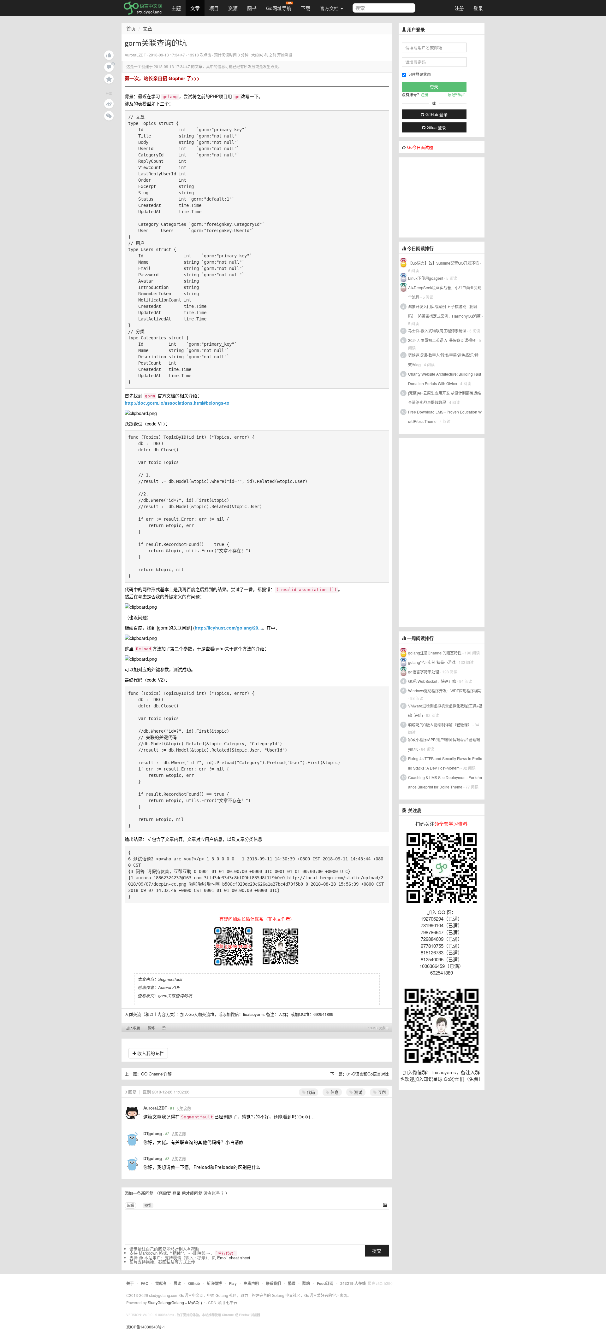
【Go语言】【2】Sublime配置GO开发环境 (443, 263)
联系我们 (273, 1283)
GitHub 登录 (436, 114)
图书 (252, 8)
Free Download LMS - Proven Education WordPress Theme (445, 416)
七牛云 (231, 1302)
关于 (130, 1283)
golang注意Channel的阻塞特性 (434, 652)
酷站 (306, 1283)
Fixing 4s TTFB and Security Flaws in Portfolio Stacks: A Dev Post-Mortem (445, 763)
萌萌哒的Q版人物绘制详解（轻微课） (440, 724)
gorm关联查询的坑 (175, 996)
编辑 (130, 1205)
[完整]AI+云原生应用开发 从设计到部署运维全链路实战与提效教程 (444, 397)
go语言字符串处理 (423, 671)
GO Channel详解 (156, 1074)
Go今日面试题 (420, 147)
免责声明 (251, 1283)
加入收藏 (133, 1027)
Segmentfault (170, 979)
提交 (377, 1250)
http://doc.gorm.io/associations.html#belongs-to (177, 403)
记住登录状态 (419, 74)
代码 (310, 1092)
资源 (233, 8)
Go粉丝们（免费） (463, 1078)
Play (233, 1283)
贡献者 (161, 1283)
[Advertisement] (446, 196)
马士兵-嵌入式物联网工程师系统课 (437, 330)
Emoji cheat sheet (233, 1258)
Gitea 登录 (435, 127)
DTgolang (152, 1133)
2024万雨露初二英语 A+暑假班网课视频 (442, 340)
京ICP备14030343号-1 (145, 1326)
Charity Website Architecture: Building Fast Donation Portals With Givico (444, 378)
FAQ (144, 1283)
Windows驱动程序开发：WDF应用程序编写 (445, 690)
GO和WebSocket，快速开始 (432, 681)
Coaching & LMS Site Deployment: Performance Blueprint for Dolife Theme (445, 782)
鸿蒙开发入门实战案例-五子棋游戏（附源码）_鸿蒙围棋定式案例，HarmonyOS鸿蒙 (444, 311)
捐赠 (291, 1283)
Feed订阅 (325, 1283)
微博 (151, 1027)
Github (194, 1283)
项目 (214, 8)
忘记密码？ (457, 94)
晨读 (177, 1283)
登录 (478, 8)
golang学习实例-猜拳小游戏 (431, 662)
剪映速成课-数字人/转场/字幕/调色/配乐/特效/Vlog (443, 359)
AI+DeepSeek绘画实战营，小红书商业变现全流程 (444, 292)
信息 (334, 1092)
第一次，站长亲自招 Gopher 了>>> (162, 78)
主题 (176, 8)
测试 (357, 1092)
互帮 (381, 1092)
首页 (131, 28)
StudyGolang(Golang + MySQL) (175, 1302)
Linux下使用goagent (425, 278)
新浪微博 (214, 1283)
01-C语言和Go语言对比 (368, 1074)
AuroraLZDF (155, 1108)
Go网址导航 (278, 8)
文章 (195, 8)
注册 (459, 8)
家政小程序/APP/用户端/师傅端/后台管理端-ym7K (444, 744)
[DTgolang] (132, 1138)
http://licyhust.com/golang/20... (228, 627)
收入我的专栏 (150, 1053)
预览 (148, 1205)
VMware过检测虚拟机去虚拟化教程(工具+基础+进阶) (445, 710)
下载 (305, 8)
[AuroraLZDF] (132, 1113)
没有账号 (212, 1193)
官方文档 (330, 8)
